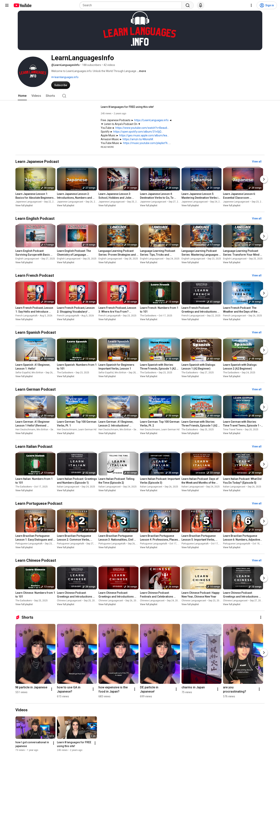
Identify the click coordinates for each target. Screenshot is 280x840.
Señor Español (22, 372)
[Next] (264, 179)
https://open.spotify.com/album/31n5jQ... (138, 131)
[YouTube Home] (22, 5)
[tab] (22, 95)
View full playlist (24, 205)
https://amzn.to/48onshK (138, 139)
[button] (107, 147)
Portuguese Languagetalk (28, 543)
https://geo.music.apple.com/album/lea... (144, 135)
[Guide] (7, 5)
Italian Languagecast (68, 486)
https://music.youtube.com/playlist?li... (146, 143)
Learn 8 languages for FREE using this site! (127, 106)
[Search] (188, 5)
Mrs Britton (37, 372)
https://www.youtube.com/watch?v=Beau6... (142, 127)
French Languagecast (193, 315)
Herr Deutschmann (25, 429)
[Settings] (251, 5)
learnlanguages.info (66, 77)
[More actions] (261, 617)
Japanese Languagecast (28, 201)
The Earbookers (148, 315)
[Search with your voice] (200, 5)
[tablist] (140, 95)
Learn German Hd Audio (90, 429)
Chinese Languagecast (69, 600)
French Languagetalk (26, 315)
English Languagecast (27, 258)
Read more (107, 147)
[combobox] (132, 5)
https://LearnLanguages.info (151, 120)
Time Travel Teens (232, 429)
